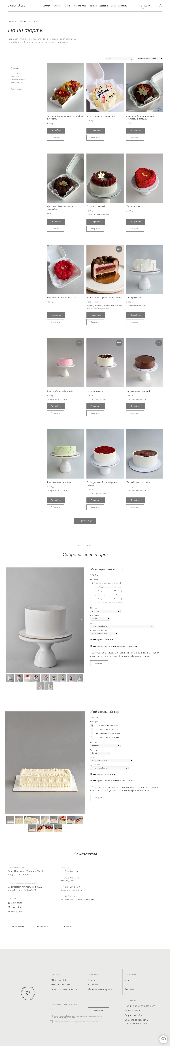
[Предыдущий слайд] (9, 620)
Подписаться (98, 1010)
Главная (12, 21)
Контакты (122, 5)
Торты (35, 21)
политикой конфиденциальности (65, 1018)
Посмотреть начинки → (102, 639)
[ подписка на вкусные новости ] (63, 1004)
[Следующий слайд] (81, 620)
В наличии (93, 984)
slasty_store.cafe (19, 907)
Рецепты (93, 5)
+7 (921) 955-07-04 (70, 877)
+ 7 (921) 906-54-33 (70, 886)
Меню (67, 5)
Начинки (57, 5)
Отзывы (129, 984)
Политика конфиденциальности (140, 1005)
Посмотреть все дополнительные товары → (113, 646)
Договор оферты (133, 1010)
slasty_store (17, 911)
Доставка (103, 5)
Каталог (46, 5)
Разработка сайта (134, 1015)
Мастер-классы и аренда (100, 989)
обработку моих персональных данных (78, 1016)
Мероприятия (80, 5)
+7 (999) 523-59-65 (70, 895)
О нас (113, 5)
